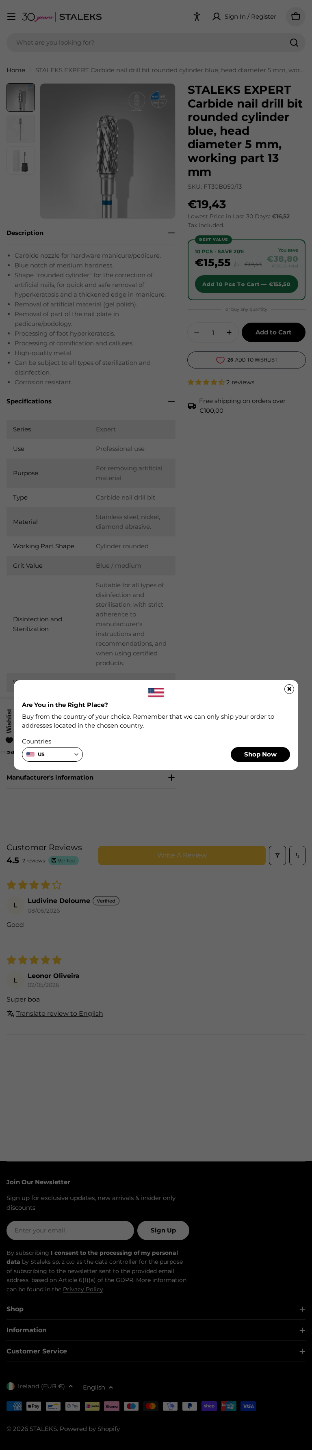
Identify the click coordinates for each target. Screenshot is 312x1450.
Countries (36, 741)
